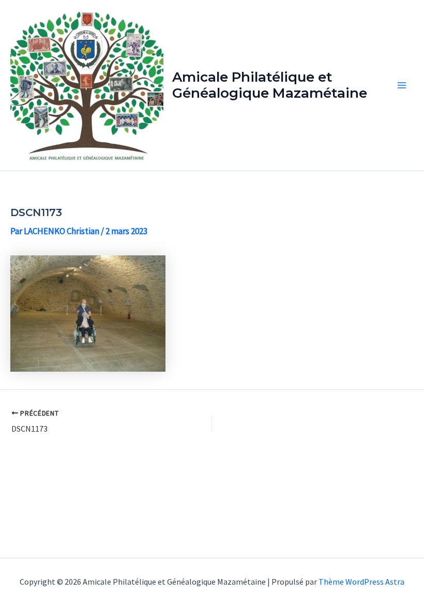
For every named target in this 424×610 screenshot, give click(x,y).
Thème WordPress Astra (361, 581)
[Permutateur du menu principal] (402, 85)
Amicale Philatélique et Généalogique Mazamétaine (269, 85)
